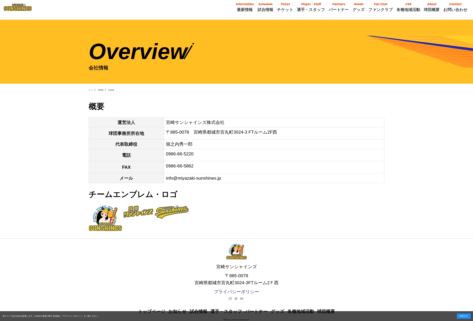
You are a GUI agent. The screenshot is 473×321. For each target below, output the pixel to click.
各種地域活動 (408, 7)
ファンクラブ (380, 7)
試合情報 (265, 7)
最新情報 (245, 7)
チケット (285, 7)
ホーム (91, 90)
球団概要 (432, 7)
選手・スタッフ (311, 7)
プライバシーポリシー (72, 316)
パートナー (339, 7)
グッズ (359, 7)
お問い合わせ (455, 7)
